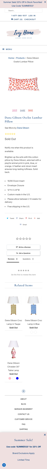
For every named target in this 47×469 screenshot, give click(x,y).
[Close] (45, 435)
